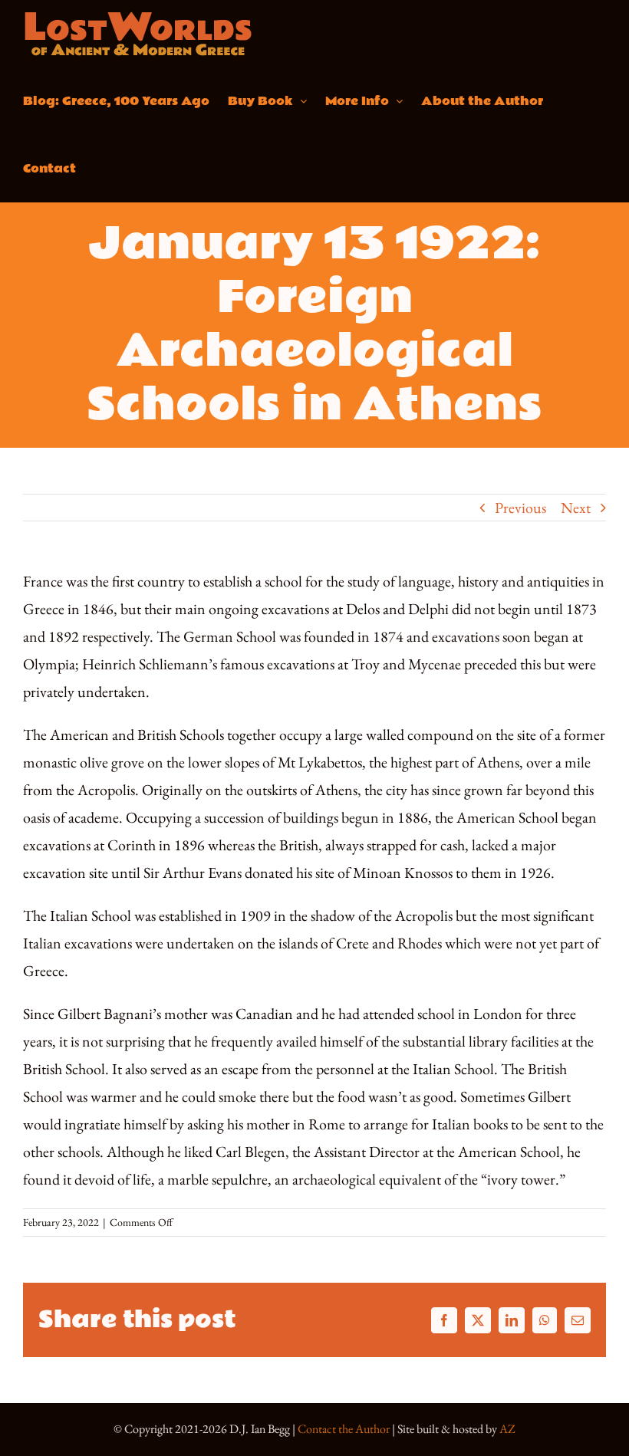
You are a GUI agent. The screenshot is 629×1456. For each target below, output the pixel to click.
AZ (507, 1429)
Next (576, 508)
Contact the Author (344, 1429)
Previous (520, 508)
